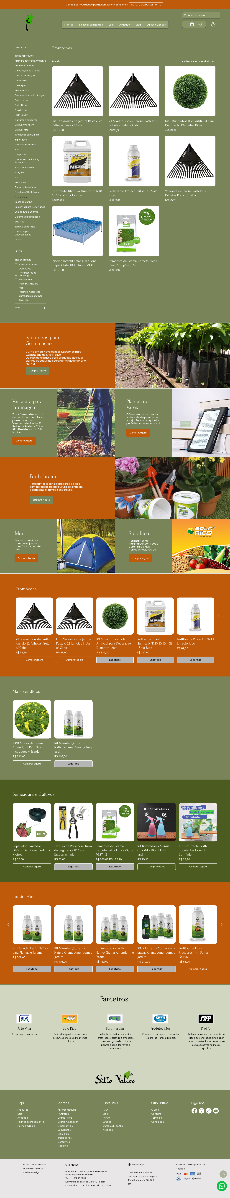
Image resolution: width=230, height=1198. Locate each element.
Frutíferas (63, 1114)
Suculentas (64, 1130)
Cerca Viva (64, 1142)
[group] (115, 630)
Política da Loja (26, 1126)
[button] (68, 24)
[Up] (223, 1174)
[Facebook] (194, 1111)
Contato (156, 1114)
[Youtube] (216, 1111)
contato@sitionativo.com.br (79, 1175)
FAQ (105, 1110)
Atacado (23, 1118)
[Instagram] (201, 1111)
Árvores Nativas (67, 1110)
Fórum (106, 1118)
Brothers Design (31, 1172)
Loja (20, 1114)
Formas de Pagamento (31, 1122)
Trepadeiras (65, 1138)
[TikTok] (209, 1111)
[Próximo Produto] (219, 616)
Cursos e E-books (113, 1126)
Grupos (107, 1122)
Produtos (23, 1110)
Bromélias (63, 1134)
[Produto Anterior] (11, 616)
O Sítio (155, 1110)
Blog (105, 1114)
